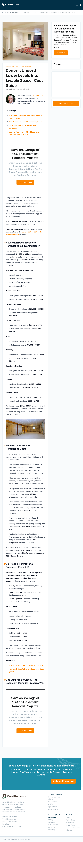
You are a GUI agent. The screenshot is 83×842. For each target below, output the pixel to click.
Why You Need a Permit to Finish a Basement (27, 665)
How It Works (70, 823)
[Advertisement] (66, 84)
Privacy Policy (70, 825)
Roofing (50, 820)
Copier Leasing (53, 809)
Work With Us (70, 820)
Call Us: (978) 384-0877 (11, 826)
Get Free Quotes (66, 103)
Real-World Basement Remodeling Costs (25, 122)
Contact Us (69, 817)
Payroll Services (53, 807)
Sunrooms (51, 827)
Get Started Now (25, 182)
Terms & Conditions (72, 828)
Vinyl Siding (51, 822)
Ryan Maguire (36, 95)
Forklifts (50, 804)
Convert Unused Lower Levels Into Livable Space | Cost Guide (54, 12)
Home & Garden (13, 12)
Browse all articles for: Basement (18, 67)
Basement (25, 12)
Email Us (5, 824)
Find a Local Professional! (63, 781)
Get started (60, 52)
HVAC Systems (53, 825)
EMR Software (52, 802)
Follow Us (69, 830)
